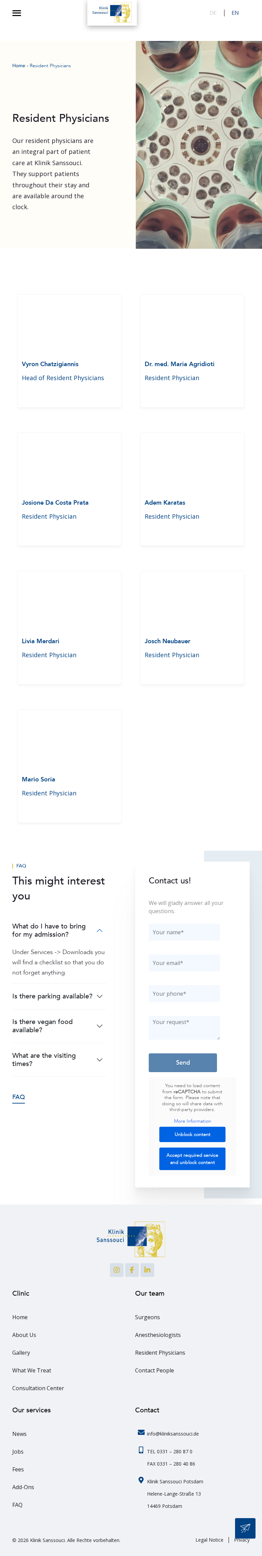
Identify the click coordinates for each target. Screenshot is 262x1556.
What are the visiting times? (44, 1059)
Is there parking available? (52, 996)
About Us (24, 1335)
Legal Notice (209, 1540)
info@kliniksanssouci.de (173, 1433)
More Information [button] (192, 1121)
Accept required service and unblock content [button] (192, 1159)
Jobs (18, 1451)
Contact (147, 1410)
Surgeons (147, 1317)
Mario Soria (38, 779)
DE (213, 13)
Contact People (154, 1370)
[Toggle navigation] (16, 12)
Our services (31, 1410)
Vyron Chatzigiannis (50, 364)
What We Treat (31, 1370)
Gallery (21, 1352)
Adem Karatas (165, 503)
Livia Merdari (40, 641)
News (19, 1434)
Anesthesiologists (158, 1335)
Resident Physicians (160, 1352)
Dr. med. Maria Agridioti (180, 364)
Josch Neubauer (167, 641)
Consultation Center (38, 1388)
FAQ (21, 866)
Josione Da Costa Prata (55, 503)
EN (235, 13)
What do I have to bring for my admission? (49, 930)
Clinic (20, 1293)
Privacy (242, 1540)
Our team (149, 1293)
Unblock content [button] (192, 1134)
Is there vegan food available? (42, 1026)
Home (20, 1317)
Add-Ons (23, 1487)
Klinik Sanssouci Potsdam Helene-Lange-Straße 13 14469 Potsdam (175, 1493)
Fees (18, 1469)
